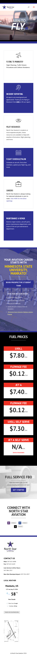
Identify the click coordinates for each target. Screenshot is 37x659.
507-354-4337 (25, 574)
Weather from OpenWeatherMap (12, 612)
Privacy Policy (22, 656)
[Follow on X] (15, 526)
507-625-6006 (11, 561)
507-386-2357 (8, 570)
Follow (13, 523)
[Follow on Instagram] (8, 523)
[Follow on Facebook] (19, 523)
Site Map (30, 656)
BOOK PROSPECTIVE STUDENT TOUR (18, 284)
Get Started (18, 490)
